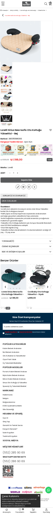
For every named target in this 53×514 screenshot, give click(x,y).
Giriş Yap (6, 421)
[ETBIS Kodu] (8, 471)
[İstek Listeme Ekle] (23, 187)
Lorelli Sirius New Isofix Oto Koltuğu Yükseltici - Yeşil (12, 293)
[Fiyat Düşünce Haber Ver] (34, 187)
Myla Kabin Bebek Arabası (13, 375)
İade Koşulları (8, 432)
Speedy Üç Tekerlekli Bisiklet (14, 386)
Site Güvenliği (8, 409)
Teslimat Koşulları (10, 436)
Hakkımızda (7, 395)
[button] (10, 288)
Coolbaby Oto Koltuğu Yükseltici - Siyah (38, 293)
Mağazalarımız (9, 402)
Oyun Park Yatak (9, 359)
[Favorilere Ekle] (50, 130)
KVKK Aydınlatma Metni (12, 406)
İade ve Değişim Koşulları (13, 251)
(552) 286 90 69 (14, 461)
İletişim (5, 398)
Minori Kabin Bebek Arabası (14, 379)
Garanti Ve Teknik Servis (13, 425)
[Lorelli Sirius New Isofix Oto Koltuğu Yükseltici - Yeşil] (13, 277)
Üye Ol (5, 418)
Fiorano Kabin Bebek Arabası (15, 371)
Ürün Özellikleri (9, 201)
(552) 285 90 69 (14, 453)
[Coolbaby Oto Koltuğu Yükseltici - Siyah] (39, 277)
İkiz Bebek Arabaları (11, 352)
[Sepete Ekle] (4, 308)
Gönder (46, 327)
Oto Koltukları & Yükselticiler (14, 356)
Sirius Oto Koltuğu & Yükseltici (15, 382)
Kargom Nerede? (10, 429)
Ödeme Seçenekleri (10, 246)
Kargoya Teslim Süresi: (12, 142)
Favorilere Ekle (2, 308)
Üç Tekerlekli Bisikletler (12, 363)
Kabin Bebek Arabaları (12, 348)
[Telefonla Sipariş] (18, 187)
